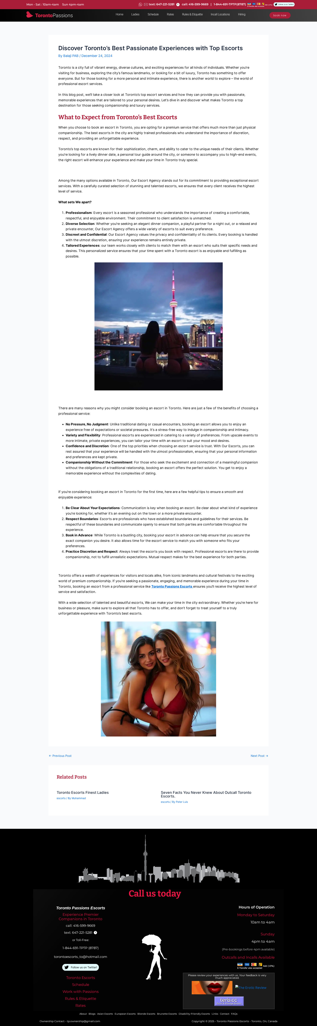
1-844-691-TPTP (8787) (81, 948)
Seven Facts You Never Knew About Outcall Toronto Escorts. (206, 794)
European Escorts (125, 1013)
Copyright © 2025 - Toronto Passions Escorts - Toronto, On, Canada (234, 1021)
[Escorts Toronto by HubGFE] (212, 987)
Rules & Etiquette (192, 14)
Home (119, 14)
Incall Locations (220, 14)
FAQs (234, 1013)
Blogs (92, 1013)
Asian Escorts (105, 1013)
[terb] (229, 1001)
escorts (61, 798)
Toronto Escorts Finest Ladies (83, 792)
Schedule (153, 14)
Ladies (135, 14)
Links (215, 1013)
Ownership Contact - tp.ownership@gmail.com (70, 1021)
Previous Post (60, 755)
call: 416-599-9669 (80, 926)
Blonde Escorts (146, 1013)
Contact (224, 1013)
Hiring (241, 14)
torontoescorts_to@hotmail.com (80, 957)
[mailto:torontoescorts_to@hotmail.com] (145, 4)
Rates (170, 14)
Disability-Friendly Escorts (194, 1013)
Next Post (259, 755)
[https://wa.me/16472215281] (140, 4)
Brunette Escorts (167, 1013)
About (83, 1013)
